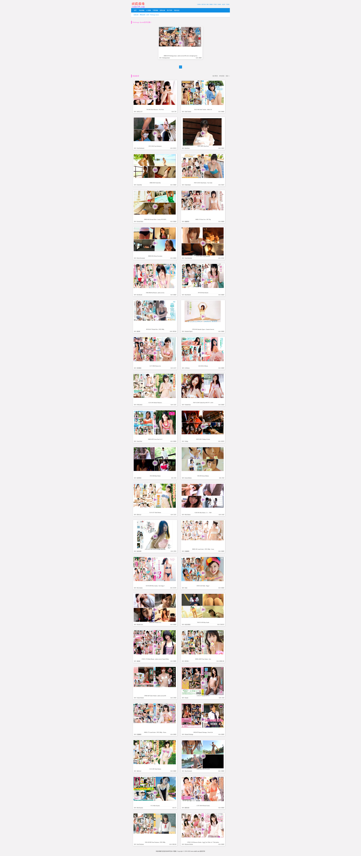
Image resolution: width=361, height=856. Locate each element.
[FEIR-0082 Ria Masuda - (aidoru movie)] (154, 287)
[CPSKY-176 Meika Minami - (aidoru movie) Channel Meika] (154, 654)
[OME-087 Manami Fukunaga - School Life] (202, 727)
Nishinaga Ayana (154, 15)
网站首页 (142, 15)
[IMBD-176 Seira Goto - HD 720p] (202, 210)
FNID (215, 4)
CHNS (199, 4)
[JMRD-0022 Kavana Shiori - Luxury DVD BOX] (154, 214)
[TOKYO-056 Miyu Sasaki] (202, 617)
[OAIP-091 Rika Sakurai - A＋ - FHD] (202, 507)
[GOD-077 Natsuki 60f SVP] (202, 695)
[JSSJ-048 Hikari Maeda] (154, 470)
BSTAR (204, 4)
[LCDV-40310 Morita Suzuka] (202, 800)
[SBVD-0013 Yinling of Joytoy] (202, 434)
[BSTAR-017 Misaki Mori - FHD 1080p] (154, 320)
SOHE (219, 4)
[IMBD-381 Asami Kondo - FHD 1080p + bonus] (202, 540)
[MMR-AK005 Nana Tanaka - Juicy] (202, 654)
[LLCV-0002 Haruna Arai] (154, 360)
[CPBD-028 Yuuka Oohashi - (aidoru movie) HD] (154, 686)
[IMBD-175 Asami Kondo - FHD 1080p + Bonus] (154, 722)
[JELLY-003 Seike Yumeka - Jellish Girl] (202, 104)
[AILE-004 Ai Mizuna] (202, 360)
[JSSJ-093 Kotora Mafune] (202, 470)
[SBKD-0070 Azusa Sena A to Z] (154, 434)
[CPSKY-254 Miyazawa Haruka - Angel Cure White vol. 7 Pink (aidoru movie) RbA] (202, 837)
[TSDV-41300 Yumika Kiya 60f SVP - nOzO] (202, 397)
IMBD (211, 4)
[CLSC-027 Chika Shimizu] (154, 507)
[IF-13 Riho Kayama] (154, 800)
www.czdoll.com (195, 851)
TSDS (227, 4)
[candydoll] (138, 8)
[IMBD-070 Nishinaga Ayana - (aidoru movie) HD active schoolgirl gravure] (180, 46)
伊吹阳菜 (221, 76)
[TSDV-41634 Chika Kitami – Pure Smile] (202, 177)
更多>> (228, 76)
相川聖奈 (215, 76)
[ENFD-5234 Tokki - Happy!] (202, 580)
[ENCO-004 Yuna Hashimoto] (154, 141)
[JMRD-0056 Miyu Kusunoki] (202, 768)
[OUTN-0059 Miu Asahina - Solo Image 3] (154, 580)
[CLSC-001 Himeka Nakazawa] (154, 397)
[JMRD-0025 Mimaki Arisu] (154, 621)
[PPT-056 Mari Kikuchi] (202, 287)
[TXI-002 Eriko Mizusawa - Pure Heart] (154, 104)
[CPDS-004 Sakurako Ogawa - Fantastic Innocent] (203, 321)
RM (208, 4)
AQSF (223, 4)
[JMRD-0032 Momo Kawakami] (154, 251)
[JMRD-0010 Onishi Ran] (154, 177)
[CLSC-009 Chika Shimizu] (154, 764)
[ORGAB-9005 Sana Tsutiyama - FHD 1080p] (154, 833)
